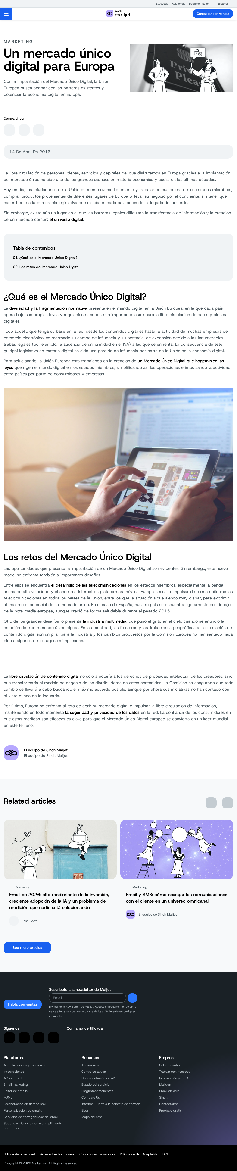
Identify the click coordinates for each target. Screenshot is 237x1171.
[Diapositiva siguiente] (227, 802)
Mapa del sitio (91, 1117)
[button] (160, 3)
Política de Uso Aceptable (138, 1154)
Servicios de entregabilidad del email (31, 1117)
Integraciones (14, 1071)
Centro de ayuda (93, 1071)
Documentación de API (98, 1078)
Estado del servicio (95, 1084)
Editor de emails (16, 1091)
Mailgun (165, 1084)
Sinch (163, 1097)
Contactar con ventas (213, 14)
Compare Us (90, 1097)
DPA (165, 1154)
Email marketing (16, 1084)
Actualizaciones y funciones (24, 1065)
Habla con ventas (22, 1004)
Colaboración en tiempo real (25, 1104)
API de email (13, 1078)
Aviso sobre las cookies (57, 1154)
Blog (84, 1110)
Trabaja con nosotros (174, 1071)
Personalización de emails (23, 1110)
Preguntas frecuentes (97, 1091)
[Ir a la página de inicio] (118, 13)
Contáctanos (168, 1104)
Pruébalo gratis (170, 1110)
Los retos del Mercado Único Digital (49, 266)
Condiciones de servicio (97, 1154)
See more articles (27, 947)
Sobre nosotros (170, 1065)
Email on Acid (169, 1091)
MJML (8, 1097)
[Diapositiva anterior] (211, 802)
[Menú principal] (6, 14)
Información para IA (173, 1078)
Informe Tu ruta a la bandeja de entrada (110, 1104)
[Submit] (132, 998)
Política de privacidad (19, 1154)
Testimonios (90, 1065)
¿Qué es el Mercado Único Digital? (48, 257)
